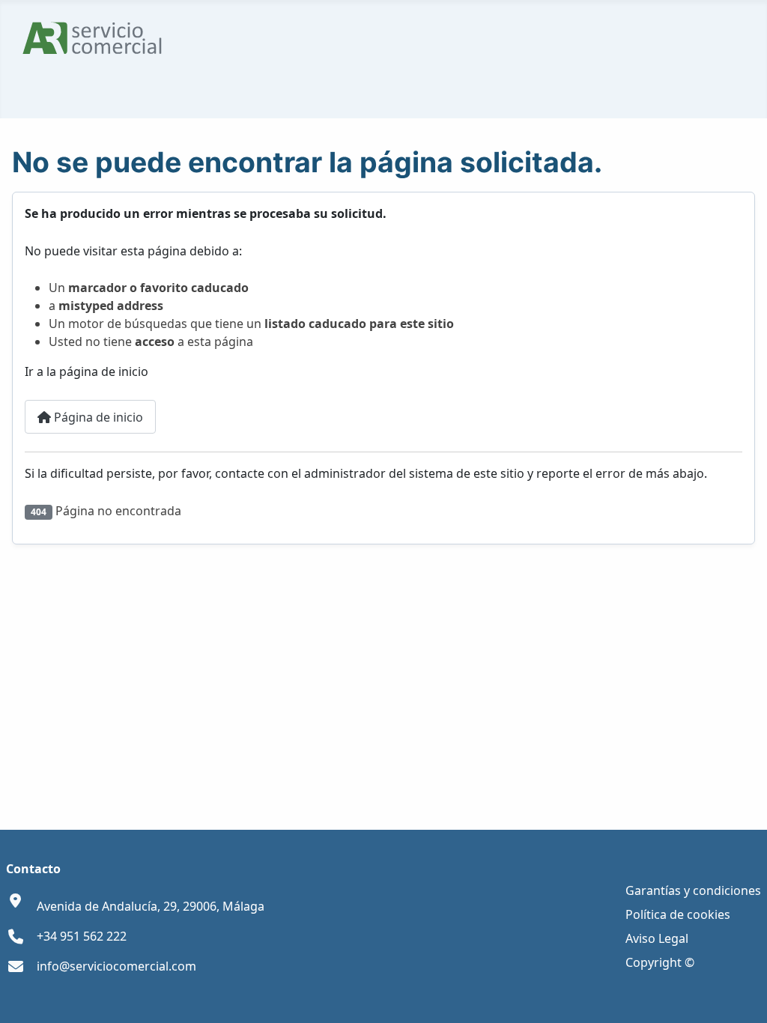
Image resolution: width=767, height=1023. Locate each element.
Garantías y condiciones (693, 890)
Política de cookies (677, 914)
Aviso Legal (656, 938)
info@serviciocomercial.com (116, 966)
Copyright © (659, 962)
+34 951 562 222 (82, 936)
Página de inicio (97, 417)
